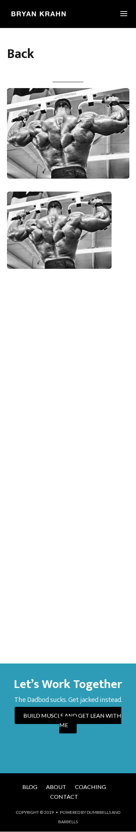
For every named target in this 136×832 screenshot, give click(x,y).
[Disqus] (68, 377)
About (56, 786)
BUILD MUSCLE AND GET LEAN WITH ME (72, 720)
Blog (29, 786)
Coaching (90, 786)
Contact (64, 796)
